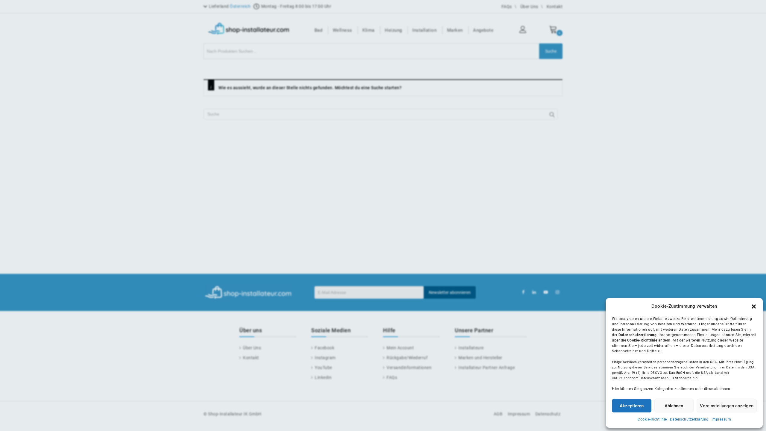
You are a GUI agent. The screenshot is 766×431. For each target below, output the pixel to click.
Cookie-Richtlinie (652, 419)
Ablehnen (674, 406)
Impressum (721, 419)
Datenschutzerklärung (689, 419)
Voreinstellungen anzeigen (726, 406)
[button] (754, 306)
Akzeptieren (632, 406)
